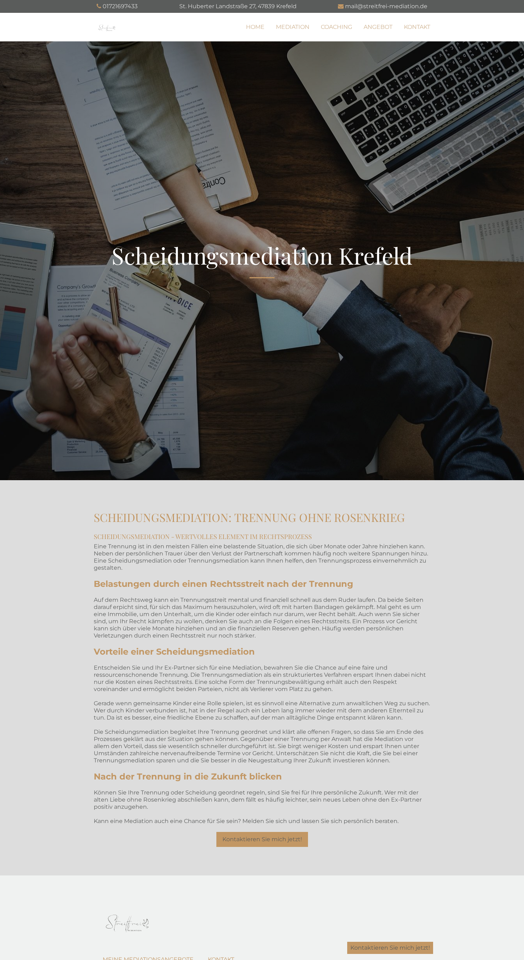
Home (255, 27)
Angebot (378, 27)
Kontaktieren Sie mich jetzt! (262, 839)
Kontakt (417, 27)
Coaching (336, 27)
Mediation (292, 27)
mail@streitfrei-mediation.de (386, 6)
